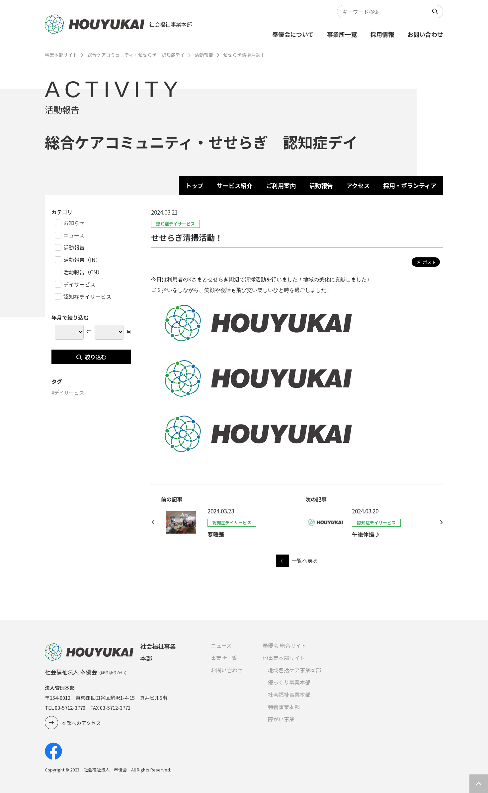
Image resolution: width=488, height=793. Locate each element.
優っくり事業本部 (289, 682)
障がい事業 (281, 719)
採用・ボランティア (410, 185)
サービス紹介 (235, 185)
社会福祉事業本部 (289, 694)
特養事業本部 (284, 707)
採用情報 (382, 34)
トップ (194, 185)
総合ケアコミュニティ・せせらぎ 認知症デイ (136, 54)
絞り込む (95, 357)
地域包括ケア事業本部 (294, 670)
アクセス (358, 185)
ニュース (221, 645)
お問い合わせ (425, 34)
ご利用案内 (281, 185)
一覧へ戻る (304, 560)
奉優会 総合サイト (284, 645)
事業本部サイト (61, 54)
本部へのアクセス (81, 722)
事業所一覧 (342, 34)
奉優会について (293, 34)
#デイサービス (67, 392)
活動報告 (204, 54)
